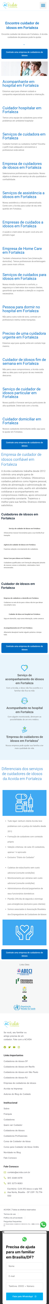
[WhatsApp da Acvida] (43, 1224)
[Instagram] (19, 1047)
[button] (43, 5)
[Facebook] (5, 1047)
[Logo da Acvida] (10, 5)
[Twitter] (9, 1047)
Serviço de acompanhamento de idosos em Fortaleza (24, 679)
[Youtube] (14, 1047)
